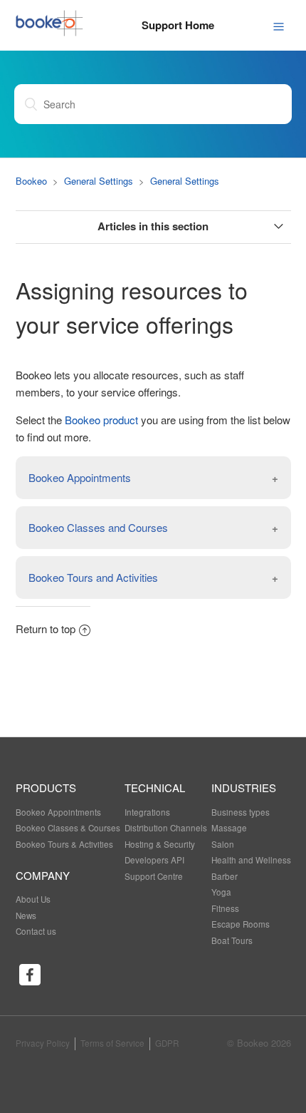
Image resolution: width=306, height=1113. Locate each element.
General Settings (98, 181)
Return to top (45, 628)
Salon (222, 844)
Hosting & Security (160, 844)
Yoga (221, 892)
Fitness (225, 908)
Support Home (178, 25)
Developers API (154, 860)
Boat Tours (232, 940)
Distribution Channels (166, 828)
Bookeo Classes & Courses (68, 828)
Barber (224, 876)
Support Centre (154, 876)
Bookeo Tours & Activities (64, 844)
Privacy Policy (43, 1043)
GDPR (167, 1043)
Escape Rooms (240, 924)
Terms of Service (112, 1043)
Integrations (147, 812)
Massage (229, 828)
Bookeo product (101, 419)
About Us (33, 899)
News (26, 915)
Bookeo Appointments (58, 812)
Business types (240, 812)
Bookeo (31, 181)
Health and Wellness (251, 860)
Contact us (36, 931)
